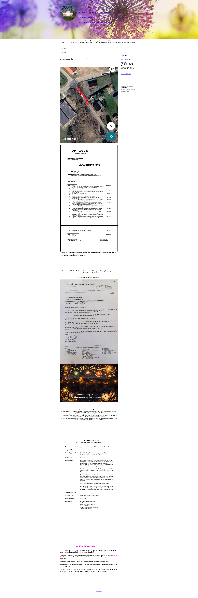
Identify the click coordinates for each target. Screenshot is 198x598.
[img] (68, 13)
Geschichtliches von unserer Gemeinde (92, 22)
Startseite (82, 12)
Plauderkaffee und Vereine (88, 17)
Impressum (99, 591)
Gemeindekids (105, 17)
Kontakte (133, 17)
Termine (114, 17)
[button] (187, 591)
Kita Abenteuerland (95, 12)
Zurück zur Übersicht (126, 59)
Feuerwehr (123, 17)
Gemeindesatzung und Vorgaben (115, 12)
